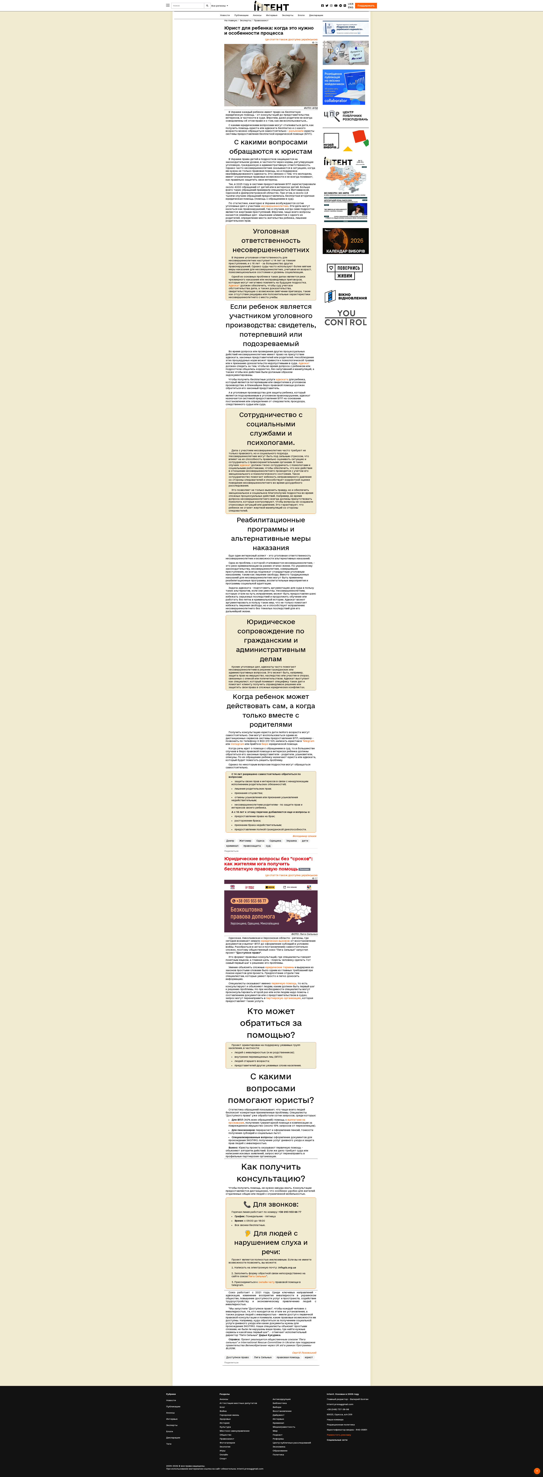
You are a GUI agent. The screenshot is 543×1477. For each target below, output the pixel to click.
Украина (291, 840)
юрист (309, 1357)
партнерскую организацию (283, 998)
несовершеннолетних (274, 206)
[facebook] (322, 5)
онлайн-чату (266, 1282)
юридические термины (279, 967)
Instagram (237, 744)
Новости (225, 15)
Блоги (301, 15)
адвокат (245, 465)
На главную (230, 20)
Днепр (230, 840)
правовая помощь (288, 1357)
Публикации (241, 15)
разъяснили (296, 131)
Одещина (275, 840)
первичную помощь (284, 983)
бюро (264, 744)
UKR (350, 4)
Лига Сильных (263, 1357)
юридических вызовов (275, 940)
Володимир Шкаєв (304, 836)
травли (304, 1467)
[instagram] (331, 5)
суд (268, 845)
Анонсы (257, 15)
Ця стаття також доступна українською (291, 39)
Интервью (271, 15)
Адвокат (234, 285)
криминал (232, 845)
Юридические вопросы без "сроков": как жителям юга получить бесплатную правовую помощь (268, 863)
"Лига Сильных (257, 1276)
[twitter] (327, 5)
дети (305, 840)
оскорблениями (236, 1473)
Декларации (316, 15)
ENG (350, 7)
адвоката (282, 379)
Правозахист (261, 20)
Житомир (245, 840)
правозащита (252, 845)
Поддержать (366, 5)
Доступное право (237, 1357)
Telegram (308, 741)
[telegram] (340, 5)
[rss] (345, 5)
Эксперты (287, 15)
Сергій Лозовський (304, 1352)
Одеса (260, 840)
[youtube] (336, 5)
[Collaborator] (346, 87)
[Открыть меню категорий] (168, 5)
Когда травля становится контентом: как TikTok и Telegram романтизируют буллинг (264, 1380)
